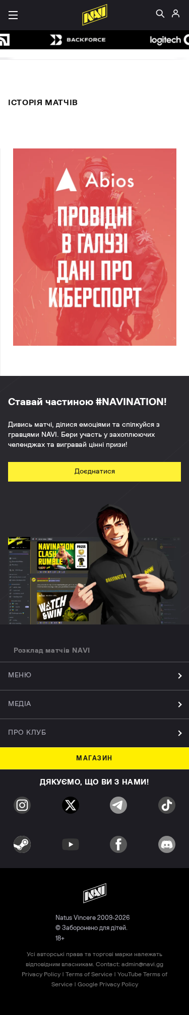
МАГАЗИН (94, 758)
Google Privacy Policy (108, 984)
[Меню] (13, 15)
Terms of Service (89, 974)
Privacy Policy (41, 974)
